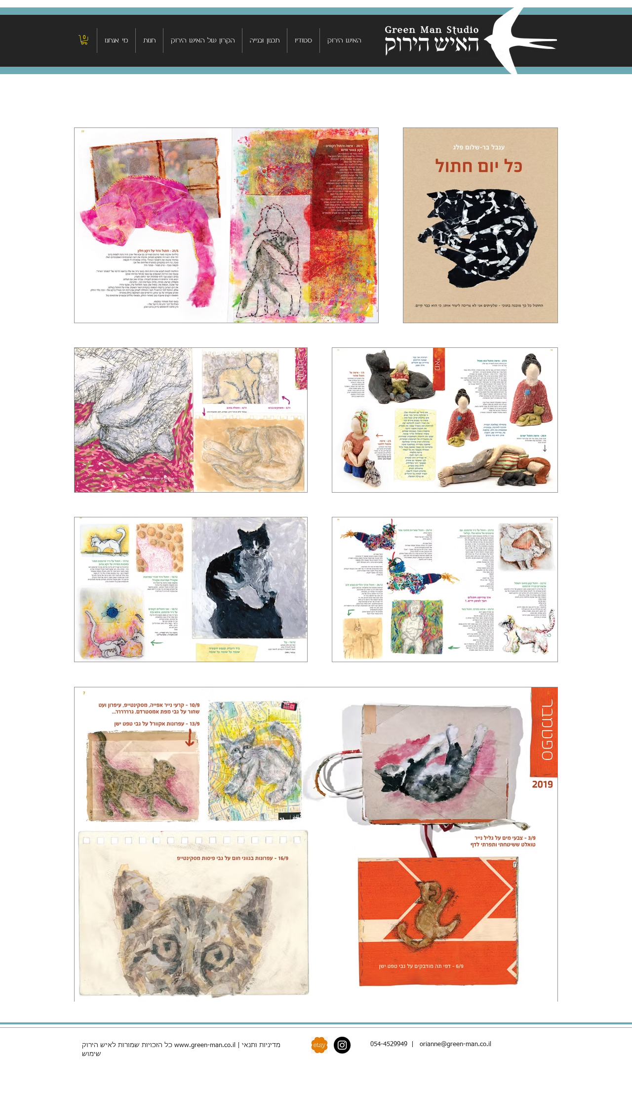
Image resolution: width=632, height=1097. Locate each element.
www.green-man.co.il (205, 1045)
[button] (84, 39)
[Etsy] (319, 1045)
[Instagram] (342, 1045)
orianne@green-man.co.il (455, 1044)
